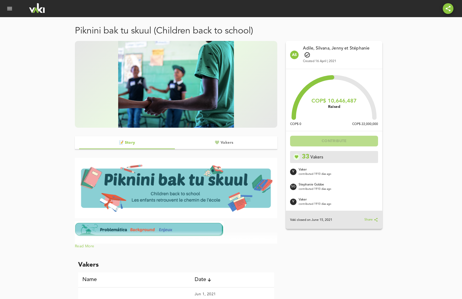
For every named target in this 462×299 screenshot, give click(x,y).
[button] (134, 280)
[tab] (127, 142)
